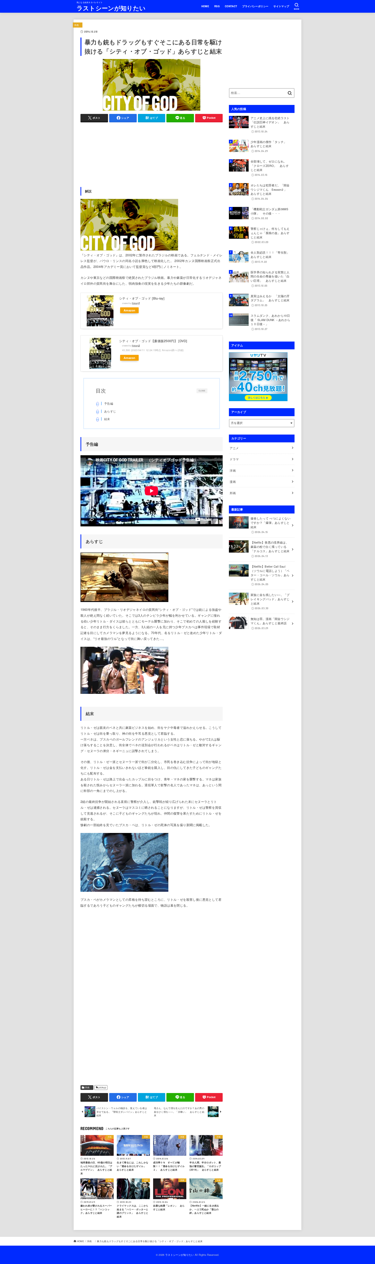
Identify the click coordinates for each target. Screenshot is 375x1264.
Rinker (135, 303)
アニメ (236, 448)
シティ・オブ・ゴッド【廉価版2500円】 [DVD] (153, 340)
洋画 (77, 25)
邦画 (234, 493)
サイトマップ (281, 6)
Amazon (129, 310)
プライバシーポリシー (255, 6)
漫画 (234, 481)
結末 (107, 419)
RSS (217, 6)
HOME (205, 6)
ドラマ (234, 459)
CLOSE (202, 391)
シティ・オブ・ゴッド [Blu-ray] (141, 298)
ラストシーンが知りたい (111, 8)
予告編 (108, 403)
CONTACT (231, 6)
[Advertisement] (151, 153)
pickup (102, 1087)
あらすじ (110, 411)
